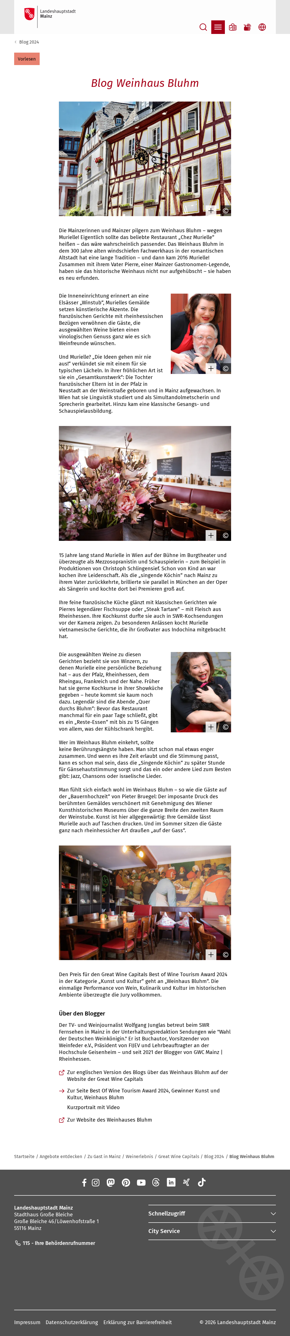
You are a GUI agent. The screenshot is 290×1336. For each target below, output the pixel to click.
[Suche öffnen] (203, 27)
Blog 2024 (29, 42)
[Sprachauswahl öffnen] (262, 27)
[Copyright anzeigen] (224, 210)
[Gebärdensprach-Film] (247, 27)
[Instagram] (95, 1182)
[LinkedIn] (171, 1182)
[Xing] (186, 1182)
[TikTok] (201, 1182)
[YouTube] (141, 1182)
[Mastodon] (110, 1182)
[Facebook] (84, 1182)
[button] (27, 59)
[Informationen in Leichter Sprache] (233, 27)
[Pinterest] (126, 1182)
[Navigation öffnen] (218, 27)
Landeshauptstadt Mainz (246, 1322)
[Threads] (156, 1182)
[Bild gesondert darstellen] (209, 210)
